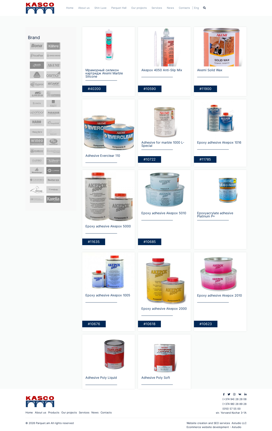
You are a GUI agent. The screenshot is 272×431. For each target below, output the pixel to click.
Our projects (139, 7)
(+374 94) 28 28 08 (234, 399)
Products (53, 412)
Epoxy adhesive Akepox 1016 (219, 142)
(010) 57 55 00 (231, 408)
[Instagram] (234, 394)
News (170, 7)
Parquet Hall (118, 7)
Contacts (184, 7)
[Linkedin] (245, 394)
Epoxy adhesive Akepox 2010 (219, 295)
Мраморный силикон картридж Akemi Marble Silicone (104, 73)
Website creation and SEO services (209, 423)
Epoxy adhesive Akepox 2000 (164, 309)
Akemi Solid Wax (209, 70)
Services (157, 7)
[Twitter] (229, 394)
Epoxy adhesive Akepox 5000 (108, 226)
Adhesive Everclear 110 (102, 156)
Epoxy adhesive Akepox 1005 (107, 295)
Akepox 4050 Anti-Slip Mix (161, 70)
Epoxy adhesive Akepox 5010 (163, 213)
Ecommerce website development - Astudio (214, 427)
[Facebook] (224, 394)
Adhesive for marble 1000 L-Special (162, 144)
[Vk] (239, 394)
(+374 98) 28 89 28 (234, 403)
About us (84, 7)
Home (69, 7)
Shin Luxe (100, 7)
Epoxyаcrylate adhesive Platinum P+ (215, 214)
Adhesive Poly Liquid (101, 378)
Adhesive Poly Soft (155, 378)
